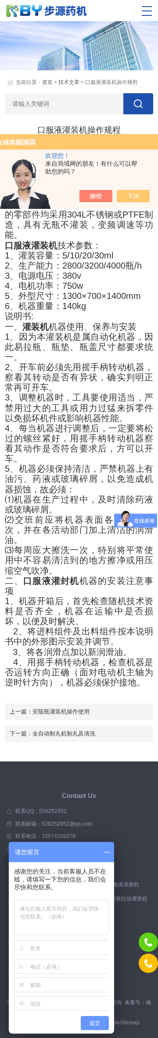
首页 (47, 82)
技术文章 (68, 82)
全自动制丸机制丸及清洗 (63, 733)
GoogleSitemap (121, 1023)
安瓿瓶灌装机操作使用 (61, 711)
